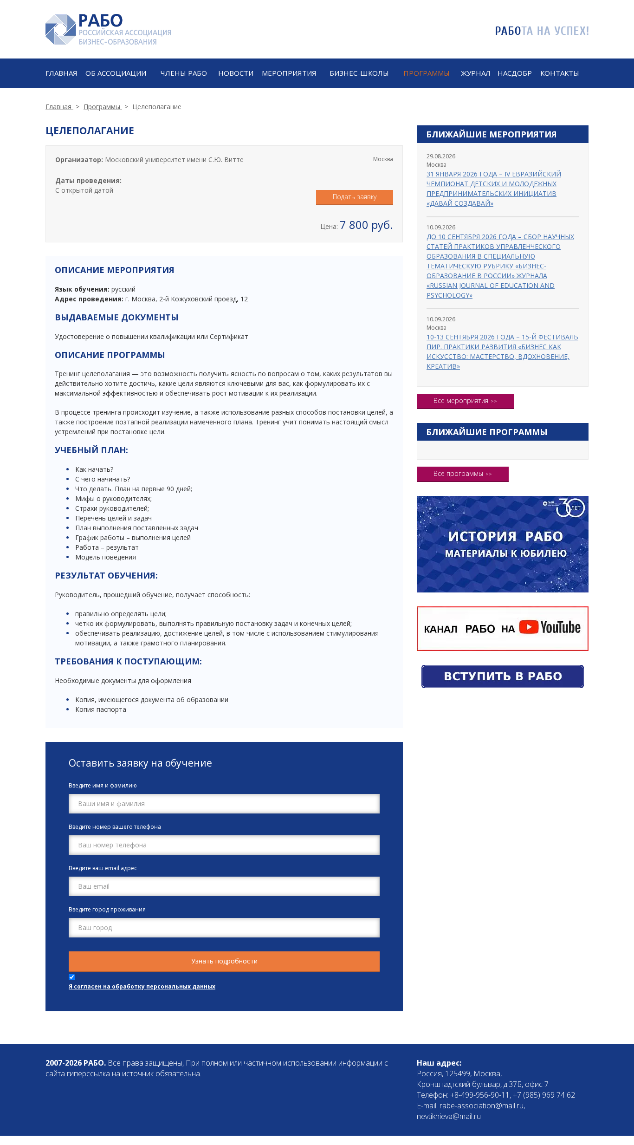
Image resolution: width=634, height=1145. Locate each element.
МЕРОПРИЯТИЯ (289, 73)
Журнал (476, 73)
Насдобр (515, 73)
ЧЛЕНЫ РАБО (184, 73)
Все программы (458, 473)
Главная (61, 73)
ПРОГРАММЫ (426, 73)
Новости (235, 73)
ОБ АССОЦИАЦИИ (115, 73)
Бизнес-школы (359, 73)
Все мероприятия (460, 400)
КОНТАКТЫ (559, 73)
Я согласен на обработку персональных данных (142, 986)
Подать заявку (354, 196)
